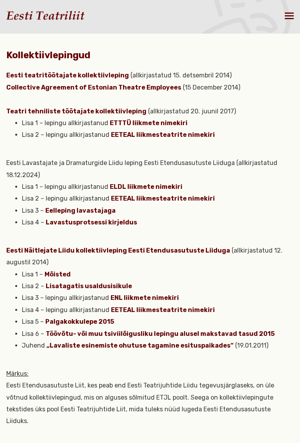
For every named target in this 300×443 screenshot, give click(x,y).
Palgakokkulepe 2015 (79, 321)
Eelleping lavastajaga (80, 210)
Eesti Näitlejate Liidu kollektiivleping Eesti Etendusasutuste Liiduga (118, 250)
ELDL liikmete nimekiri (146, 186)
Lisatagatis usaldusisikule (89, 286)
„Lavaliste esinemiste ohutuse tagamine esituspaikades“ (140, 345)
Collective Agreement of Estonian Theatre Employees (93, 87)
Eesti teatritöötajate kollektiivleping (67, 75)
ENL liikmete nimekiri (145, 297)
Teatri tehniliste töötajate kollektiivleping (76, 111)
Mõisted (58, 274)
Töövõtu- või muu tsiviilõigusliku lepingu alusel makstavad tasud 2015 (160, 333)
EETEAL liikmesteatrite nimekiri (163, 134)
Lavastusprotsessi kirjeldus (91, 222)
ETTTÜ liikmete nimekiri (149, 123)
